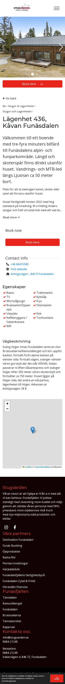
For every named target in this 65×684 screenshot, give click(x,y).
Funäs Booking (12, 545)
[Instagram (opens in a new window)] (6, 527)
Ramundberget (12, 603)
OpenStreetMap (42, 466)
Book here (29, 84)
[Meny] (56, 8)
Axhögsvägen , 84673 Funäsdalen (32, 274)
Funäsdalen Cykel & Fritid (19, 581)
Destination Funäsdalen (18, 540)
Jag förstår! (56, 678)
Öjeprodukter (11, 551)
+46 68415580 (20, 264)
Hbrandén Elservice (15, 587)
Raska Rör (9, 557)
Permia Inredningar (15, 563)
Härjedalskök (11, 569)
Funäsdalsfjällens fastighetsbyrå (24, 575)
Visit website (19, 269)
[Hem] (23, 8)
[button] (32, 74)
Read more (10, 217)
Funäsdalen (10, 609)
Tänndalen (10, 597)
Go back (10, 98)
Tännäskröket (12, 621)
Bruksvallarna (12, 615)
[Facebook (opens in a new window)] (15, 527)
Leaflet (27, 466)
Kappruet (9, 627)
